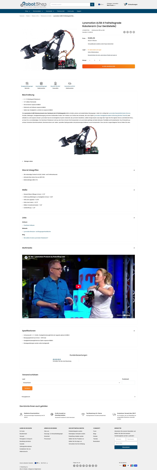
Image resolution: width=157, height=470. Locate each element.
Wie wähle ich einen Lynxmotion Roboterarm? (36, 238)
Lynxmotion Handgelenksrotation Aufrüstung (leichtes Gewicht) (111, 115)
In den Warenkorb (108, 66)
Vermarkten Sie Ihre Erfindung (77, 444)
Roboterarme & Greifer (46, 16)
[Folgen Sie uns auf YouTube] (87, 466)
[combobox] (70, 4)
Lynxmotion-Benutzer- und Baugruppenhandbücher (37, 231)
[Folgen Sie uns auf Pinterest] (83, 466)
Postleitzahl (125, 379)
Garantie (22, 444)
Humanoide (49, 11)
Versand (22, 436)
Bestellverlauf (23, 433)
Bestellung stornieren (25, 441)
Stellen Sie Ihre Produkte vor (76, 438)
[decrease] (89, 60)
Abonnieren (126, 447)
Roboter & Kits (35, 16)
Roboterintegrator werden (75, 431)
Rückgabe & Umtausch (26, 438)
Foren (94, 431)
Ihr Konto (22, 431)
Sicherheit (46, 436)
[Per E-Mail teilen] (134, 32)
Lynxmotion (85, 30)
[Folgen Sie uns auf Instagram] (80, 466)
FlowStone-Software (29, 225)
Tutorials (95, 438)
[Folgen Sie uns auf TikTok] (90, 466)
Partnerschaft (60, 11)
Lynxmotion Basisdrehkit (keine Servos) (120, 113)
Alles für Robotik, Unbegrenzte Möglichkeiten (30, 469)
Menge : (84, 60)
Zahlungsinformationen (26, 446)
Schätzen (27, 388)
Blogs (94, 433)
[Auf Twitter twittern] (131, 32)
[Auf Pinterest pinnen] (127, 32)
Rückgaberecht (26, 396)
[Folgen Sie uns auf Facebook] (74, 466)
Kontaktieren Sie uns (25, 449)
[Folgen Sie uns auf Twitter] (77, 466)
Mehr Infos (27, 88)
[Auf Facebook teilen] (124, 32)
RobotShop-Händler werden (76, 436)
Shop (26, 11)
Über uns (46, 431)
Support (79, 11)
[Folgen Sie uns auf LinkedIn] (93, 466)
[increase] (99, 60)
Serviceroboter (37, 11)
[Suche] (92, 4)
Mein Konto (110, 5)
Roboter (28, 16)
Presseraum (47, 438)
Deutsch (44, 463)
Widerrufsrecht (23, 451)
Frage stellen (55, 88)
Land (23, 379)
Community (71, 11)
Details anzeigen (41, 88)
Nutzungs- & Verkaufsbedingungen (53, 433)
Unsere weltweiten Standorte (26, 463)
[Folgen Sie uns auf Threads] (96, 466)
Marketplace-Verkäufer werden (77, 433)
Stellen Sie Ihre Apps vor (75, 441)
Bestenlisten (96, 441)
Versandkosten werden (94, 44)
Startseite (22, 16)
